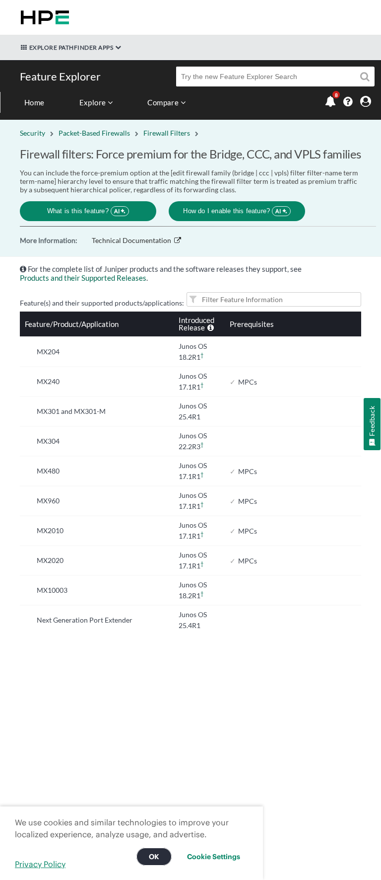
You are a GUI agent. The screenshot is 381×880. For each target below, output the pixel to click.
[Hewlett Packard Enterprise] (43, 17)
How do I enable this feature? (232, 211)
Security (32, 133)
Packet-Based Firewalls (94, 133)
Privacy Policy (40, 864)
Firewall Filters (166, 133)
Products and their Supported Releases (83, 277)
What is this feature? (83, 211)
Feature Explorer (60, 76)
